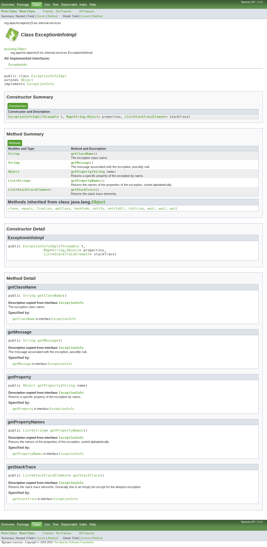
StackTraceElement (150, 116)
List (128, 116)
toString (136, 208)
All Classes (86, 11)
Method (53, 16)
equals (27, 208)
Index (83, 4)
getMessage (80, 162)
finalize (44, 208)
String (79, 116)
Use (47, 4)
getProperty (81, 171)
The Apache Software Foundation (74, 542)
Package (23, 4)
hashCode (81, 208)
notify (98, 208)
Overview (7, 4)
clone (13, 208)
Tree (56, 4)
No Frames (63, 11)
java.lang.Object (15, 49)
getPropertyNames (86, 180)
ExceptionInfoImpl (49, 76)
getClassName (82, 153)
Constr (41, 16)
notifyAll (116, 208)
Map (69, 116)
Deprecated (69, 4)
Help (92, 4)
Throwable (50, 116)
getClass (62, 208)
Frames (48, 11)
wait (151, 208)
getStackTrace (83, 189)
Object (27, 80)
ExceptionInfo (17, 64)
